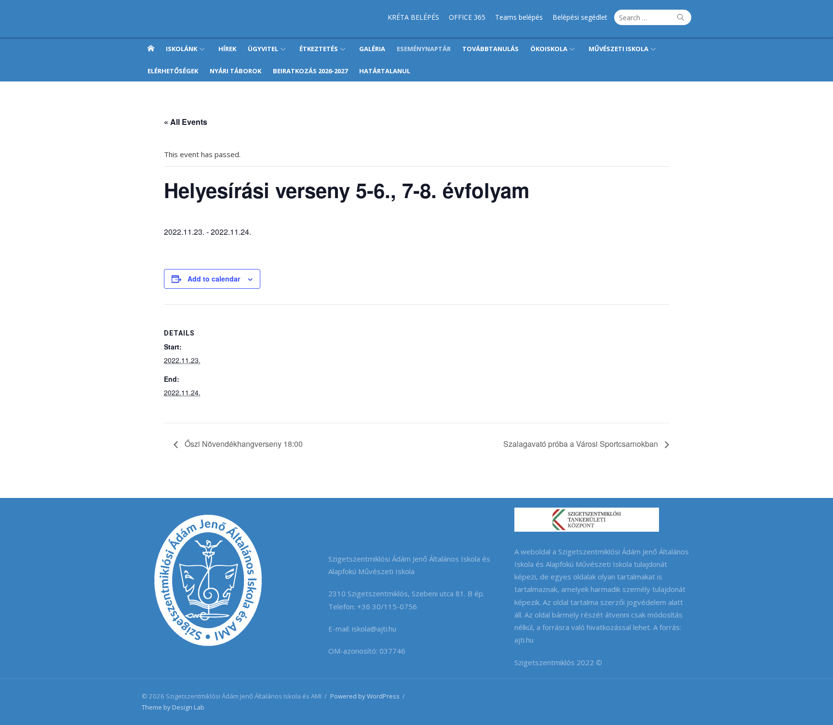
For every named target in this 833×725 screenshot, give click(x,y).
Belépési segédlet (579, 17)
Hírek (227, 48)
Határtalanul (384, 71)
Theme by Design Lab (173, 707)
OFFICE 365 (467, 17)
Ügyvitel (263, 48)
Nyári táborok (235, 71)
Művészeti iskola (618, 48)
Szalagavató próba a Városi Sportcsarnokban (581, 443)
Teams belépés (519, 17)
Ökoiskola (548, 48)
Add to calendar (214, 278)
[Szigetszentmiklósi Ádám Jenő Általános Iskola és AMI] (151, 48)
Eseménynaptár (424, 48)
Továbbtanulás (490, 48)
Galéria (372, 48)
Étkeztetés (318, 48)
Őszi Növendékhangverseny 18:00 (243, 443)
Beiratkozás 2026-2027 (310, 71)
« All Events (185, 121)
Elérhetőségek (173, 71)
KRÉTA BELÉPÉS (413, 17)
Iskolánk (181, 48)
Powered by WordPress (365, 696)
